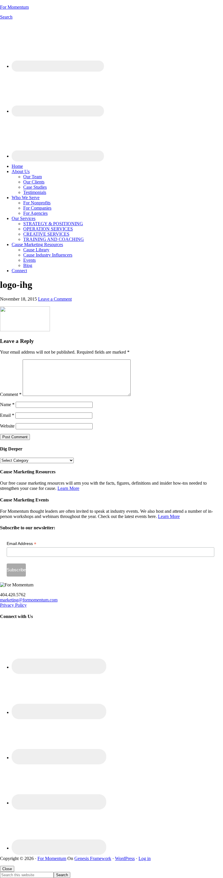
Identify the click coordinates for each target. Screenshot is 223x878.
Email (7, 415)
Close (7, 869)
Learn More (68, 488)
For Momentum (14, 7)
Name (7, 404)
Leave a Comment (55, 299)
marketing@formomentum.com (28, 599)
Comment (10, 394)
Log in (145, 858)
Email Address (21, 543)
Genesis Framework (92, 858)
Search (6, 16)
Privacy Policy (13, 605)
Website (7, 425)
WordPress (125, 858)
